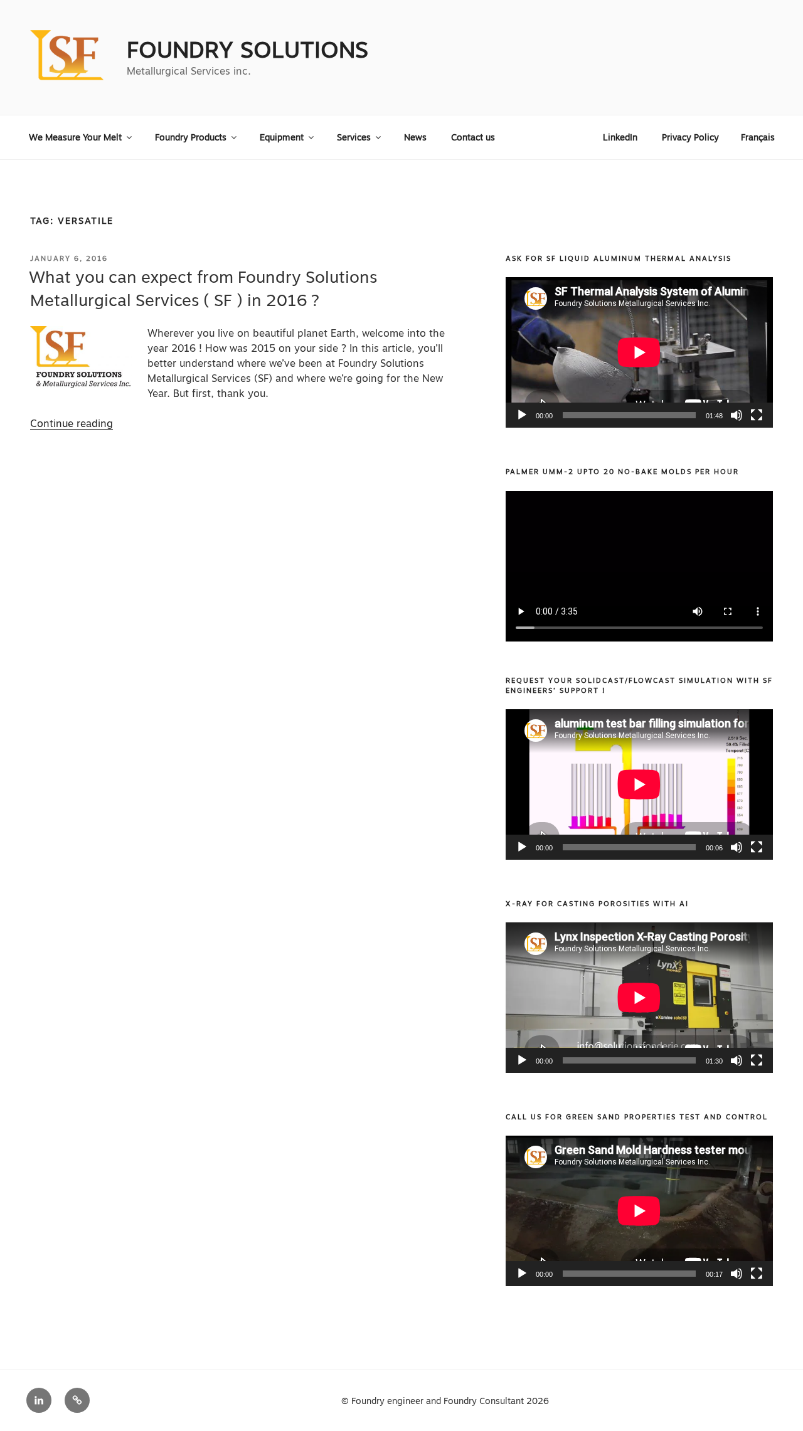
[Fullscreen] (756, 415)
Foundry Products (190, 137)
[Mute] (736, 415)
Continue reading (71, 424)
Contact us (473, 137)
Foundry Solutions (247, 49)
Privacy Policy (690, 137)
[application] (639, 352)
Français (758, 137)
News (415, 137)
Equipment (282, 137)
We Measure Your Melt (75, 137)
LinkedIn (620, 137)
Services (354, 137)
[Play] (522, 415)
